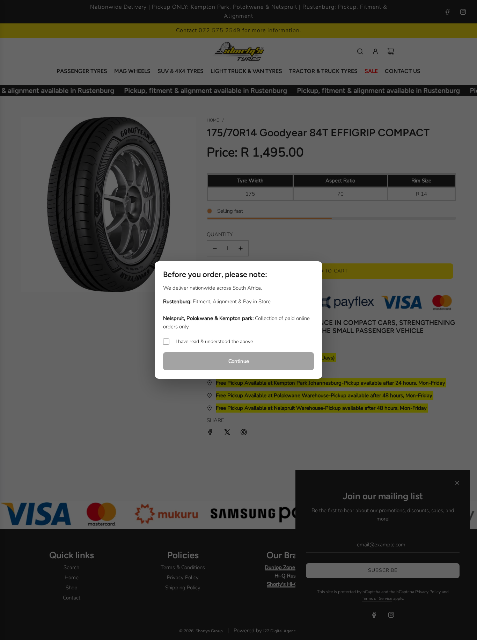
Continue (238, 361)
